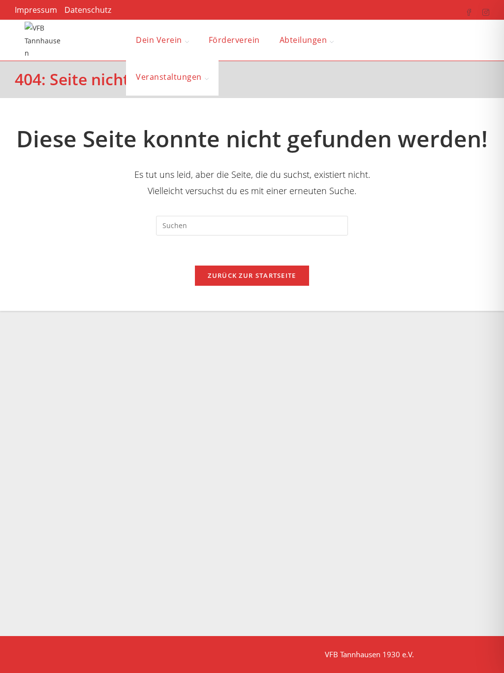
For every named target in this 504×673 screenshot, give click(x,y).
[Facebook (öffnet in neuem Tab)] (464, 10)
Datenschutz (87, 9)
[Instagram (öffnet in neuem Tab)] (480, 10)
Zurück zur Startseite (252, 275)
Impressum (36, 9)
